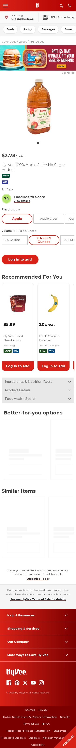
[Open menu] (5, 5)
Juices (23, 41)
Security (65, 716)
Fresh (10, 29)
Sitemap (30, 709)
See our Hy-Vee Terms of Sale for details (38, 599)
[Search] (61, 5)
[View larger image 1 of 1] (38, 106)
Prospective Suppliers (13, 737)
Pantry (28, 29)
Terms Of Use (31, 723)
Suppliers (34, 737)
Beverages (48, 29)
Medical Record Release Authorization (28, 730)
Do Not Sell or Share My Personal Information (30, 716)
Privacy (43, 709)
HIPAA (46, 723)
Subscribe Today (38, 578)
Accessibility (38, 744)
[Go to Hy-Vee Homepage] (38, 5)
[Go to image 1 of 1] (38, 143)
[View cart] (69, 5)
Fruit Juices (37, 41)
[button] (22, 201)
